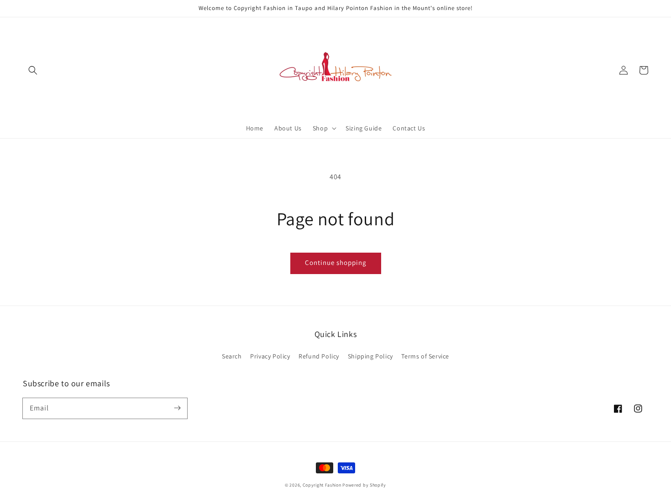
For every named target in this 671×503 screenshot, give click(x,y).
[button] (33, 70)
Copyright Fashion (322, 485)
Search (232, 356)
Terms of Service (425, 356)
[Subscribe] (177, 408)
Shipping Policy (370, 356)
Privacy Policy (270, 356)
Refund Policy (319, 356)
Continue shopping (336, 262)
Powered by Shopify (364, 485)
